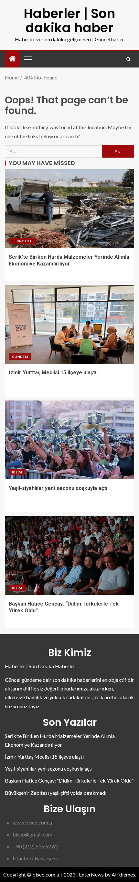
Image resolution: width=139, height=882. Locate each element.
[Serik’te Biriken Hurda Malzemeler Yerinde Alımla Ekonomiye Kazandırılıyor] (69, 208)
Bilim (17, 472)
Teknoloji (22, 241)
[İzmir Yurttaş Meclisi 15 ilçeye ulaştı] (69, 324)
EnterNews (91, 874)
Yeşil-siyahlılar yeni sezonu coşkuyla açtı (58, 488)
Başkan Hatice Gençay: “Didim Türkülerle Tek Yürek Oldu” (69, 780)
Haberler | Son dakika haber (69, 21)
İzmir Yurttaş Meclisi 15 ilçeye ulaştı (52, 372)
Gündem (20, 356)
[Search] (128, 59)
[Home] (12, 59)
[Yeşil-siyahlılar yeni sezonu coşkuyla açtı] (69, 439)
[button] (27, 59)
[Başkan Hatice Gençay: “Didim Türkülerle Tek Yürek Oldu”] (69, 555)
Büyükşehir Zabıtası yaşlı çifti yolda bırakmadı (55, 793)
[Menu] (27, 59)
